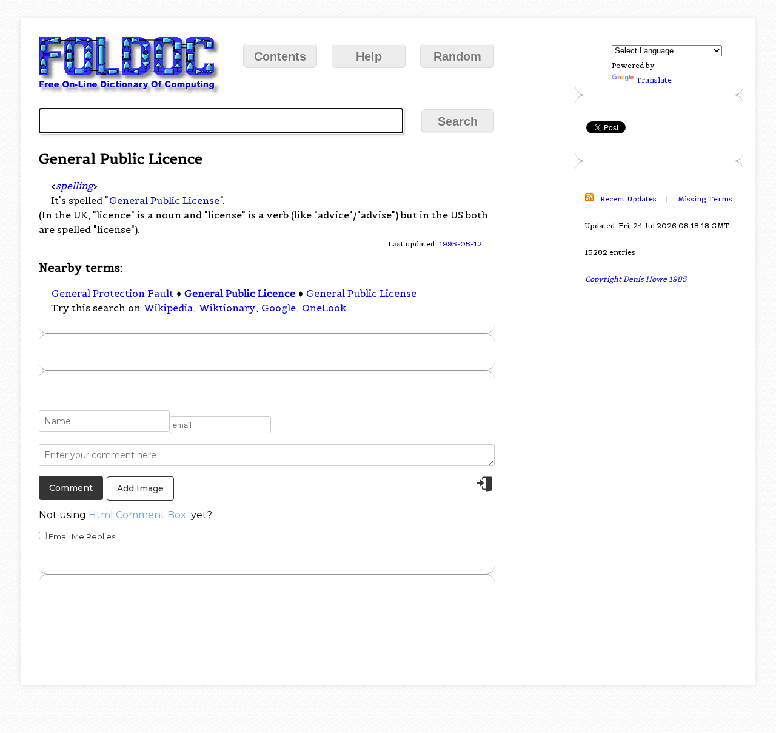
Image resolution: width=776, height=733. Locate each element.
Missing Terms (705, 198)
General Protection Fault (112, 293)
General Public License (164, 200)
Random (457, 56)
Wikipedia (168, 308)
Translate (654, 79)
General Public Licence (239, 293)
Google (278, 308)
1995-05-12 (460, 243)
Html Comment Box (137, 515)
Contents (280, 56)
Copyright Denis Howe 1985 (636, 278)
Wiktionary (227, 308)
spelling (74, 186)
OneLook (324, 308)
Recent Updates (628, 198)
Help (369, 56)
